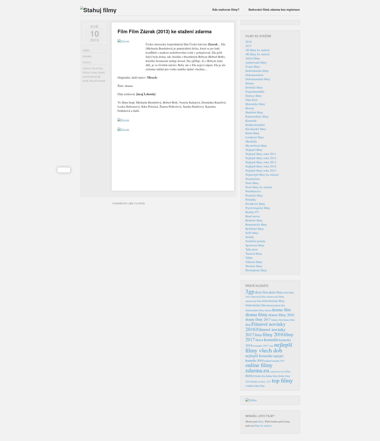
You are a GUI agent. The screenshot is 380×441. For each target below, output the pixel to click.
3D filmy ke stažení (257, 50)
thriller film (260, 375)
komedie (271, 339)
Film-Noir (251, 100)
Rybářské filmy (254, 228)
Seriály (249, 237)
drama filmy (256, 314)
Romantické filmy (256, 224)
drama (268, 310)
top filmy (282, 380)
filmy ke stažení (263, 425)
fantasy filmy (289, 319)
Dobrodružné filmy (257, 71)
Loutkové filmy (254, 137)
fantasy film (276, 319)
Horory (249, 108)
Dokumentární (254, 75)
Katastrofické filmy (257, 116)
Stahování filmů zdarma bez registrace (274, 9)
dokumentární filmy (254, 310)
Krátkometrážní (255, 125)
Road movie (252, 216)
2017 (248, 46)
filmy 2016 (273, 334)
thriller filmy (272, 375)
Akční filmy (252, 58)
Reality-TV (252, 212)
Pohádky (250, 199)
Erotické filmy (254, 87)
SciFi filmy (252, 233)
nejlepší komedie (259, 355)
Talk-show (251, 249)
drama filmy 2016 (281, 314)
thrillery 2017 (265, 381)
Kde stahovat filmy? (225, 9)
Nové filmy (252, 183)
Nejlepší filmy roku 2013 (260, 162)
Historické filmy (255, 104)
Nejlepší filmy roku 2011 (260, 154)
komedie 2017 (261, 345)
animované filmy (275, 296)
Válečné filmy (253, 262)
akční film (261, 292)
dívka (86, 72)
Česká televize (93, 68)
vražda (249, 386)
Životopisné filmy (256, 270)
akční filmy (276, 292)
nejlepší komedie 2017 (274, 360)
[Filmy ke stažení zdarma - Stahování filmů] (98, 10)
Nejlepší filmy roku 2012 (260, 158)
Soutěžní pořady (255, 241)
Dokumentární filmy (257, 79)
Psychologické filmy (257, 208)
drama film (281, 309)
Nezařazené (252, 179)
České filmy (252, 66)
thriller (249, 376)
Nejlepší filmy (254, 150)
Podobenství (253, 191)
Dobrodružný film (255, 305)
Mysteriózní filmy (256, 145)
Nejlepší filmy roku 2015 (260, 170)
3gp (249, 291)
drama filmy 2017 (258, 319)
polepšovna (97, 81)
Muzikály (251, 141)
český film (259, 386)
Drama (87, 56)
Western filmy (253, 266)
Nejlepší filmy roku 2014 (260, 166)
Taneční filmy (253, 253)
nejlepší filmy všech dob (268, 347)
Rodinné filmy (254, 220)
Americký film (258, 296)
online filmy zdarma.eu (259, 367)
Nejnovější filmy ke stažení (261, 174)
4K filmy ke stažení (257, 54)
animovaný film (253, 301)
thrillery (254, 381)
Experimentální (254, 91)
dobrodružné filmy (273, 301)
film (94, 72)
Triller (249, 258)
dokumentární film (275, 305)
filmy (101, 72)
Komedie (251, 120)
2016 (248, 42)
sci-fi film (285, 371)
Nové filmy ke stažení (258, 187)
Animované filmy (256, 62)
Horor (259, 340)
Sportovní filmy (254, 245)
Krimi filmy (252, 133)
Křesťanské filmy (255, 129)
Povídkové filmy (255, 204)
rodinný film (275, 371)
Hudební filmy (254, 112)
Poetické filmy (254, 195)
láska (271, 345)
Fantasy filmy (253, 96)
